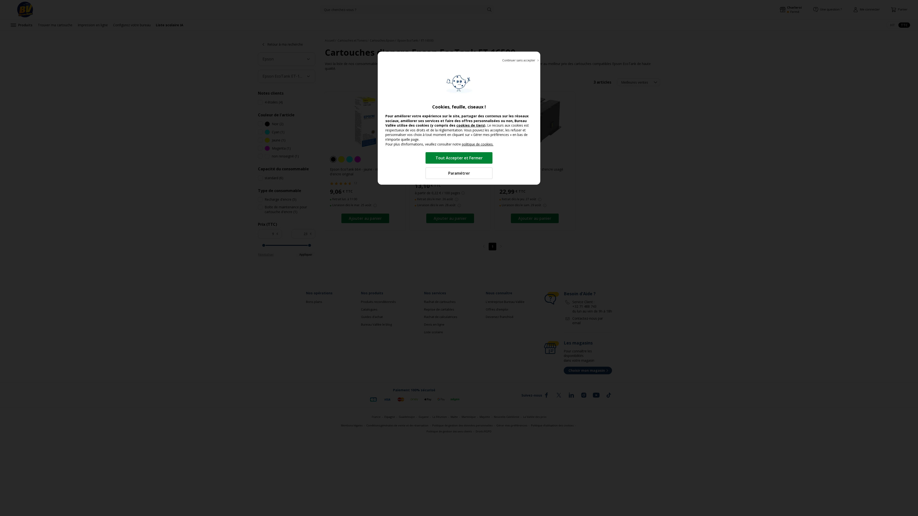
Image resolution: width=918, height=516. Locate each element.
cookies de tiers (470, 125)
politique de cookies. (477, 144)
